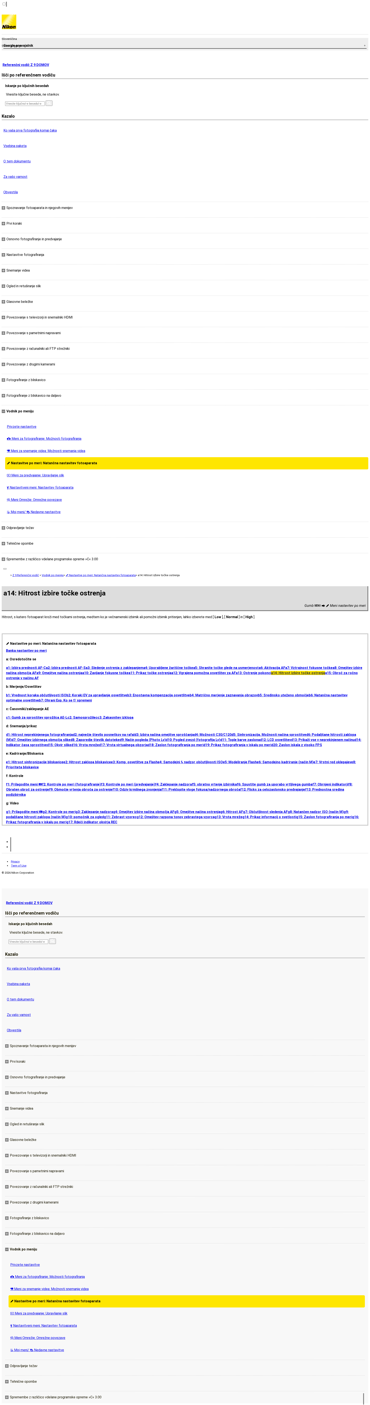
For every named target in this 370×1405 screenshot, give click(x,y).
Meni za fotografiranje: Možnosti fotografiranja (44, 439)
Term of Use (18, 865)
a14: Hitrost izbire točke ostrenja (298, 673)
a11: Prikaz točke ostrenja (149, 673)
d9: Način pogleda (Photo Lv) (143, 740)
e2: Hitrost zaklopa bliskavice (87, 762)
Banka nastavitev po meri (26, 651)
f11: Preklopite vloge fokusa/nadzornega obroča (200, 789)
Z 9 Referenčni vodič (25, 575)
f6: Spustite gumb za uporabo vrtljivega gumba (274, 784)
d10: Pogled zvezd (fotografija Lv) (193, 740)
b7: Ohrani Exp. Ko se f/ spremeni (65, 700)
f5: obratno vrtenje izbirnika (214, 784)
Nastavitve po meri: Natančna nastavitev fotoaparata (52, 463)
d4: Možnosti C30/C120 (212, 735)
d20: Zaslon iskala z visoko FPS (296, 745)
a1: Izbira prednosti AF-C (26, 668)
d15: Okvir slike (59, 745)
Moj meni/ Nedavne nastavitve (34, 512)
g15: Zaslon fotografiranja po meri (324, 817)
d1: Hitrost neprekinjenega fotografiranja (39, 735)
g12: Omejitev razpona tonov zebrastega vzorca (176, 817)
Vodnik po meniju (53, 575)
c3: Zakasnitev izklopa (115, 717)
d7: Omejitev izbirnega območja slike (41, 740)
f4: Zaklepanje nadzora (173, 784)
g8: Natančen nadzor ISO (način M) (316, 812)
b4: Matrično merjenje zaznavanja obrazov (224, 695)
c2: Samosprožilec (82, 717)
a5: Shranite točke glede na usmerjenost (226, 668)
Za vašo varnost (15, 177)
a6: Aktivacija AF (272, 668)
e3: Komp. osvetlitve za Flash (134, 762)
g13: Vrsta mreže (228, 817)
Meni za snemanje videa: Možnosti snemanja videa (46, 451)
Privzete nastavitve (21, 427)
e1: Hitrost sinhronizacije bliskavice (34, 762)
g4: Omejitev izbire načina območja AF (143, 812)
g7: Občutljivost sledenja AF (265, 812)
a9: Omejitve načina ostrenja (59, 673)
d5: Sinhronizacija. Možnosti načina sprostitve (268, 735)
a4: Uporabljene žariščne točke (168, 668)
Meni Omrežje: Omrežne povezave (34, 500)
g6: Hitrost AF (231, 812)
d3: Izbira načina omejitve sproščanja (164, 735)
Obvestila (10, 192)
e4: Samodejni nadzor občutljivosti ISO (190, 762)
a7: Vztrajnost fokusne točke (309, 668)
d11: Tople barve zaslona (240, 740)
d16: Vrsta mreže (85, 745)
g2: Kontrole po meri (59, 812)
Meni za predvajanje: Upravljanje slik (35, 475)
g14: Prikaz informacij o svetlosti (269, 817)
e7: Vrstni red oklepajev (332, 762)
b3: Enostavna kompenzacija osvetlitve (158, 695)
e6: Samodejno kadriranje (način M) (285, 762)
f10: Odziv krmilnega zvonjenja (136, 789)
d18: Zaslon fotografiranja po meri (175, 745)
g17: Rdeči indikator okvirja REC (91, 822)
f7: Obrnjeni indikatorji (330, 784)
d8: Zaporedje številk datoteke (95, 740)
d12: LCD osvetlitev (275, 740)
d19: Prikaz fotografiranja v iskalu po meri (237, 745)
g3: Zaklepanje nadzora (94, 812)
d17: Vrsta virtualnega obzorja (123, 745)
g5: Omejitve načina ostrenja (197, 812)
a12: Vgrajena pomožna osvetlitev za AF (203, 673)
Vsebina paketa (15, 146)
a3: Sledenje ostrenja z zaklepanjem (114, 668)
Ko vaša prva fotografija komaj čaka (30, 130)
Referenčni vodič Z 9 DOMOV (26, 65)
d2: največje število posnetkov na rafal (103, 735)
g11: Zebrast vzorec (120, 817)
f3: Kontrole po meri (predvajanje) (128, 784)
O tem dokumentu (17, 161)
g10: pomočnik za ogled (85, 817)
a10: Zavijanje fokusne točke (105, 673)
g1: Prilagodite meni (24, 812)
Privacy (15, 861)
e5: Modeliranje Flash (240, 762)
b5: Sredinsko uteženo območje (283, 695)
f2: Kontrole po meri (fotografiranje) (71, 784)
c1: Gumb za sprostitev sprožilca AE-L (36, 717)
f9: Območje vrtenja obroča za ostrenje (80, 789)
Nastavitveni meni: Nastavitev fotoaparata (40, 487)
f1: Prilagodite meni (24, 784)
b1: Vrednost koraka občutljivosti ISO (36, 695)
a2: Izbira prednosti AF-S (66, 668)
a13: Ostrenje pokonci (253, 673)
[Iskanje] (49, 103)
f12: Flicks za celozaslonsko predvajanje (272, 789)
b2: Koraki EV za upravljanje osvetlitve (96, 695)
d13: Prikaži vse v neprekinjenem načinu (323, 740)
